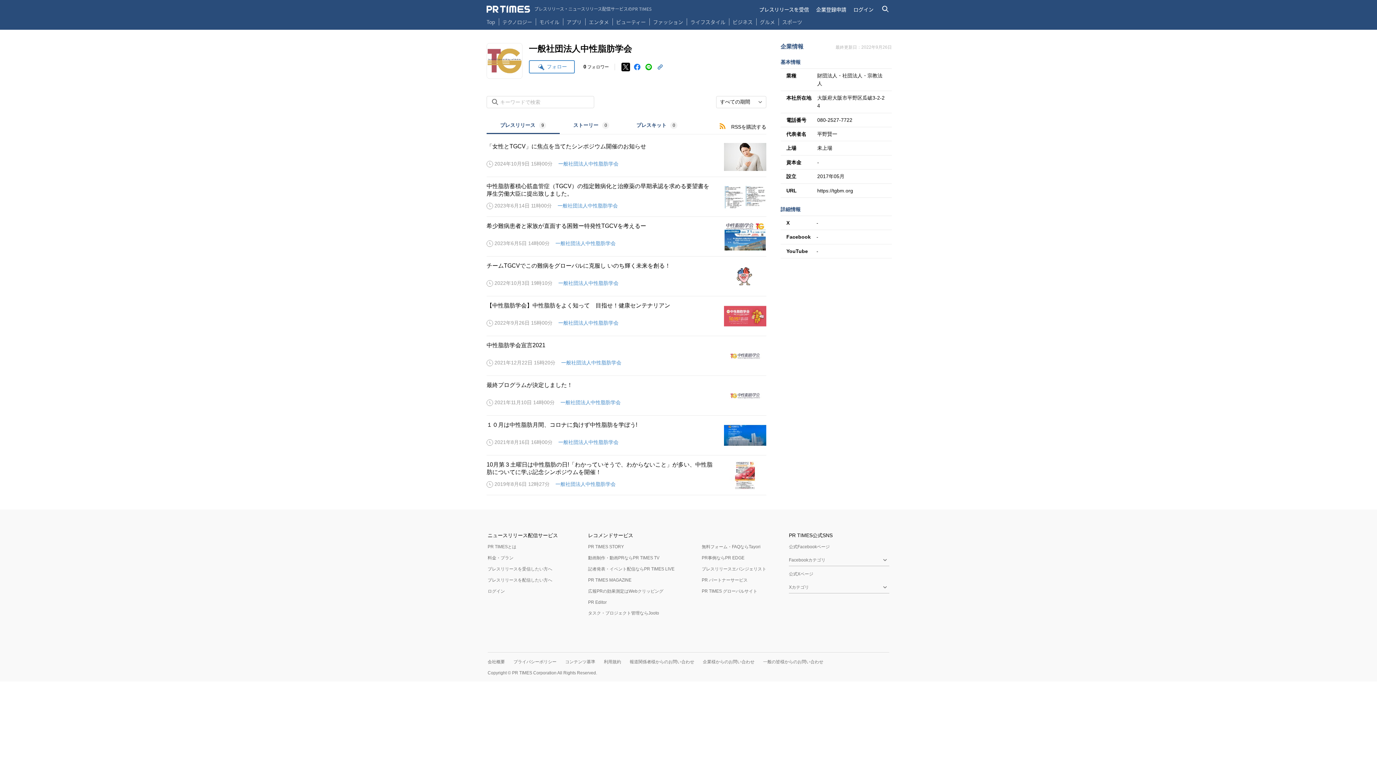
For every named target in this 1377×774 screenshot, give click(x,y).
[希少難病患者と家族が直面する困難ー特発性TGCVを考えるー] (626, 236)
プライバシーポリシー (535, 661)
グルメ (767, 21)
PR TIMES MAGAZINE (609, 580)
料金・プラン (501, 557)
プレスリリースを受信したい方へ (520, 569)
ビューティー (631, 21)
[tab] (523, 126)
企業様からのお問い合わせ (728, 661)
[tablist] (589, 126)
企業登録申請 (831, 9)
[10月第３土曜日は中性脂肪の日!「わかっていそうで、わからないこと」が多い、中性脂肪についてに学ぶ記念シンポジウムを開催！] (626, 475)
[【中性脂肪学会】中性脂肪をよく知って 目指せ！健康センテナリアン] (626, 316)
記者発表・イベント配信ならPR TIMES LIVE (631, 569)
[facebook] (637, 67)
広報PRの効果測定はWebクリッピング (625, 591)
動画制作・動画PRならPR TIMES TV (623, 557)
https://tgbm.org (835, 191)
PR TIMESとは (502, 546)
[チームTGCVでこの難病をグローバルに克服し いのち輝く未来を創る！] (626, 276)
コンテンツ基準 (580, 661)
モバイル (549, 21)
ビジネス (743, 21)
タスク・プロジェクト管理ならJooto (623, 613)
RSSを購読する (748, 127)
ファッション (668, 21)
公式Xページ (801, 574)
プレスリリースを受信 (784, 9)
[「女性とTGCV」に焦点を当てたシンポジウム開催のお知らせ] (626, 157)
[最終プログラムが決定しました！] (626, 395)
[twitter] (625, 67)
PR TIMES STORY (606, 546)
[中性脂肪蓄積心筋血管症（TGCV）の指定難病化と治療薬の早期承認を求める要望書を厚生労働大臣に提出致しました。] (626, 196)
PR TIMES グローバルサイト (729, 591)
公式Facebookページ (809, 546)
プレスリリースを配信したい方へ (520, 580)
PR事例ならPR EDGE (723, 557)
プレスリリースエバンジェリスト (734, 569)
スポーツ (792, 21)
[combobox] (741, 102)
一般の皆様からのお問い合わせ (793, 661)
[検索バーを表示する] (885, 9)
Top (491, 21)
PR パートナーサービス (725, 580)
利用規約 (612, 661)
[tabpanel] (626, 314)
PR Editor (597, 602)
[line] (648, 67)
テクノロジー (517, 21)
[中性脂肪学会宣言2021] (626, 356)
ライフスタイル (707, 21)
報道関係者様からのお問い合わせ (662, 661)
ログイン (863, 9)
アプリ (574, 21)
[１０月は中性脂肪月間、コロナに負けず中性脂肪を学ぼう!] (626, 435)
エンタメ (599, 21)
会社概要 (496, 661)
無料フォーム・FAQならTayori (731, 546)
